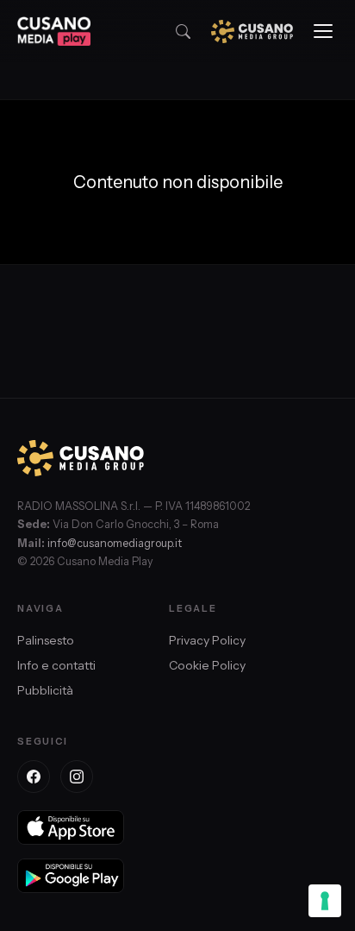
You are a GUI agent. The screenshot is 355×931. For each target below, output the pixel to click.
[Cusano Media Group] (252, 31)
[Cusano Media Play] (53, 31)
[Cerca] (183, 31)
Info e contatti (56, 665)
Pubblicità (45, 690)
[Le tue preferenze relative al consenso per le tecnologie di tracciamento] (324, 900)
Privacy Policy (207, 640)
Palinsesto (45, 640)
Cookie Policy (207, 665)
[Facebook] (33, 776)
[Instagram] (76, 776)
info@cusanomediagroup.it (114, 543)
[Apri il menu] (323, 31)
